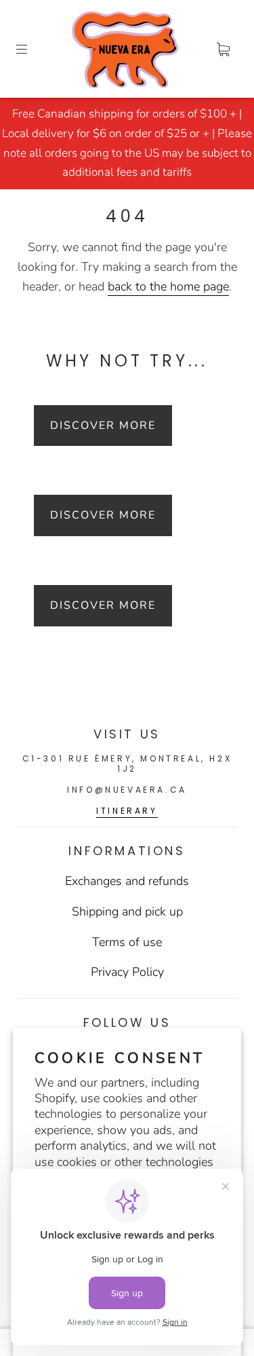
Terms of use (127, 942)
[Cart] (223, 49)
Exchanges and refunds (127, 881)
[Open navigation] (31, 49)
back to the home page (168, 286)
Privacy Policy (127, 972)
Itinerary (126, 810)
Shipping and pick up (127, 911)
